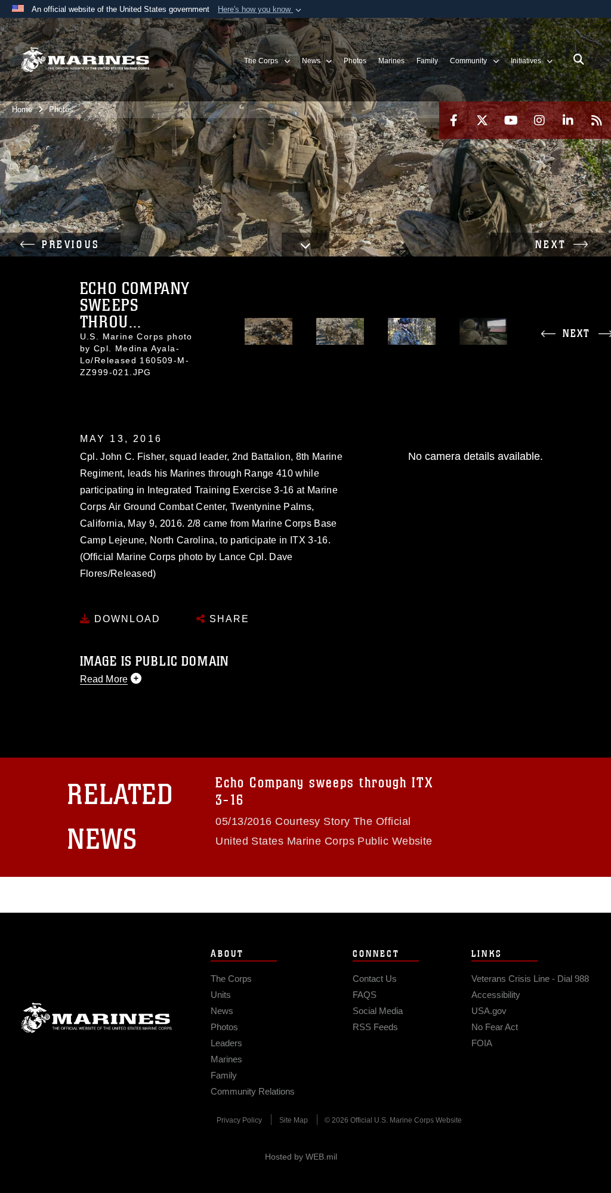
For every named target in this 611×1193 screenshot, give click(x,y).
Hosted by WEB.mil (301, 1156)
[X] (482, 120)
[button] (261, 10)
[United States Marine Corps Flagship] (85, 59)
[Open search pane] (578, 59)
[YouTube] (510, 120)
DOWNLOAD (126, 619)
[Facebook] (453, 120)
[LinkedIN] (568, 120)
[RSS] (596, 120)
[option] (268, 331)
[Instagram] (539, 120)
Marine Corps (96, 1017)
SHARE (227, 619)
